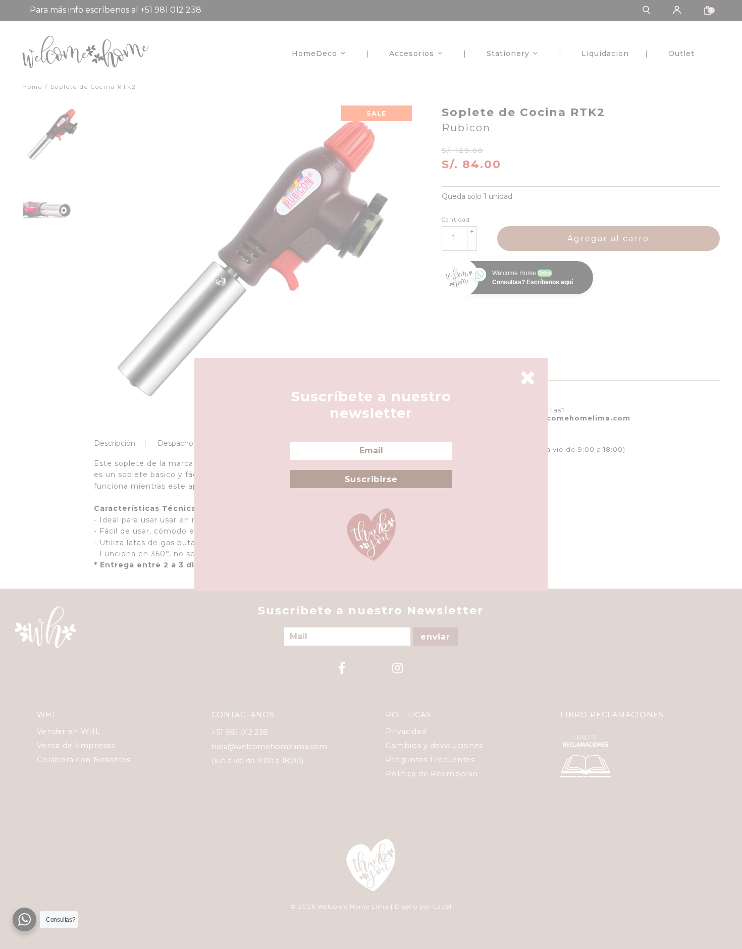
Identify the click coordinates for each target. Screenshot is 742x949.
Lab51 (442, 906)
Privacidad (406, 731)
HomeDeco (314, 53)
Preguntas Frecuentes (430, 759)
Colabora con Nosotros (83, 759)
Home (32, 86)
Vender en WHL (68, 731)
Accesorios (411, 53)
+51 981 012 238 (239, 732)
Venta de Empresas (76, 745)
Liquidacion (605, 53)
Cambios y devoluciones (434, 745)
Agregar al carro (608, 238)
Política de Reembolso (432, 773)
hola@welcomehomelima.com (568, 418)
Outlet (681, 53)
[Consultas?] (24, 919)
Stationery (508, 53)
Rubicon (466, 128)
